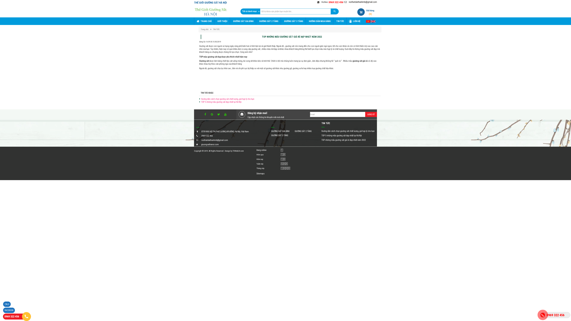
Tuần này (260, 164)
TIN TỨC (216, 29)
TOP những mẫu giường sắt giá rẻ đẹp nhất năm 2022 (343, 140)
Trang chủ (204, 29)
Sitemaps (261, 173)
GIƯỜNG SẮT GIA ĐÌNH (280, 131)
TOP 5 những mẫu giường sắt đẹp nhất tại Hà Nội (221, 102)
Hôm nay (260, 159)
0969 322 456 (336, 2)
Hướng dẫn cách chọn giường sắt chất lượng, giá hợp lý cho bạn (227, 99)
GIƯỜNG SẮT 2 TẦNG (303, 131)
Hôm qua (260, 155)
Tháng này (260, 168)
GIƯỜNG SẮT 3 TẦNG (279, 135)
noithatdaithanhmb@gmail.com (363, 2)
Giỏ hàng (370, 10)
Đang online (261, 150)
